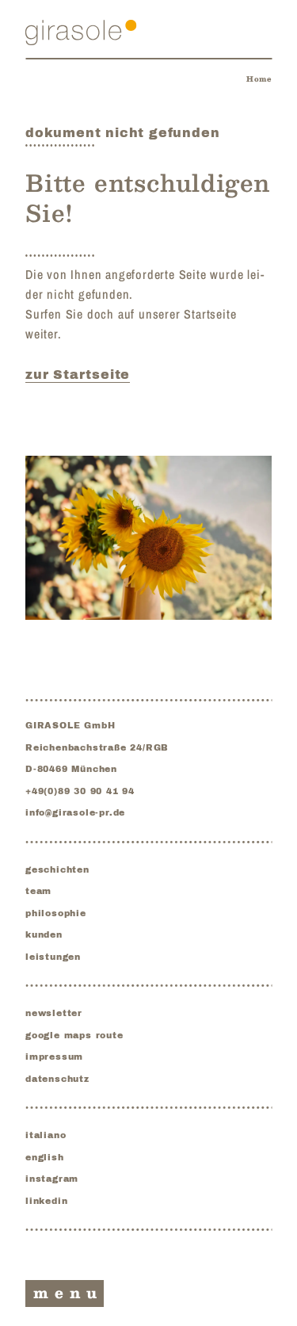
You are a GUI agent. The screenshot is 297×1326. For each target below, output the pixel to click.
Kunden (44, 934)
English (44, 1157)
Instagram (51, 1178)
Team (38, 890)
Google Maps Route (74, 1035)
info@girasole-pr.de (75, 812)
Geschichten (57, 869)
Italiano (45, 1135)
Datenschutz (57, 1078)
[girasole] (81, 32)
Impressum (54, 1056)
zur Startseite (77, 374)
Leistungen (53, 956)
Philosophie (55, 913)
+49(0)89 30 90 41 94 (80, 791)
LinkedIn (46, 1200)
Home (259, 79)
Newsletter (53, 1012)
